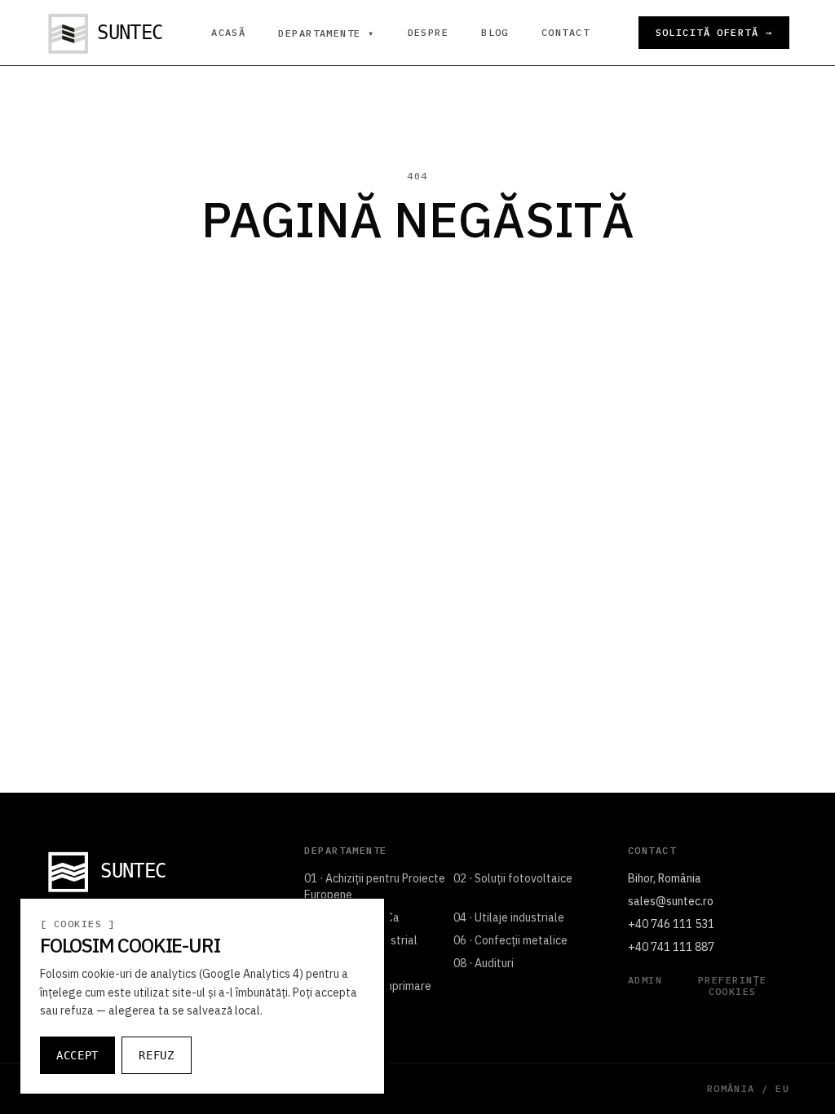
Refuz (157, 1055)
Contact (565, 32)
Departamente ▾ (326, 33)
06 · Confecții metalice (510, 940)
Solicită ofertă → (714, 32)
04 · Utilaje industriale (508, 917)
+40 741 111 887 (671, 946)
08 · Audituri (483, 963)
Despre (428, 32)
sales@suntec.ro (671, 901)
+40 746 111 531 (671, 924)
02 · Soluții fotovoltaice (512, 878)
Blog (495, 32)
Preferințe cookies (732, 986)
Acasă (228, 32)
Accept (77, 1055)
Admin (645, 980)
